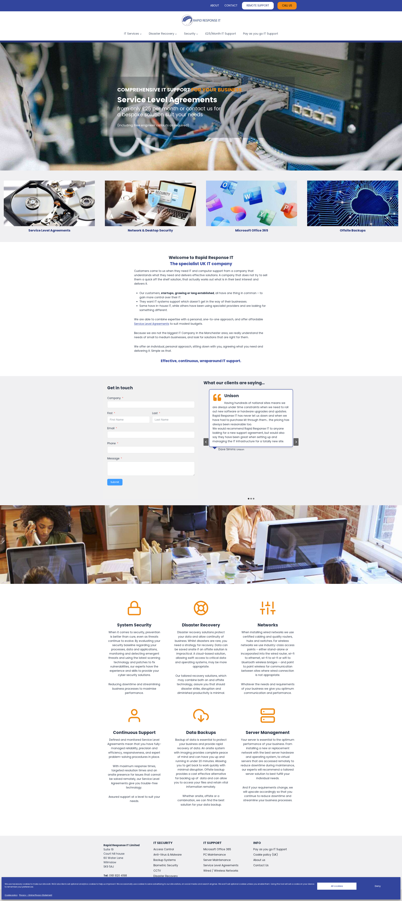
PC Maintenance (214, 855)
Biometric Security (165, 865)
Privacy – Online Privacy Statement (35, 895)
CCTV (157, 871)
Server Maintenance (217, 860)
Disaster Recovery (165, 876)
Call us (287, 5)
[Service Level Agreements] (49, 206)
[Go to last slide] (206, 442)
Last (155, 413)
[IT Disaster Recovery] (201, 647)
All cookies (337, 886)
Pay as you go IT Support (260, 34)
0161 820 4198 (118, 875)
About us (259, 860)
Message (113, 458)
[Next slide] (296, 442)
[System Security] (134, 647)
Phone (111, 443)
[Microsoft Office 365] (251, 206)
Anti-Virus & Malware (167, 855)
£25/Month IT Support (220, 34)
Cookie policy (11, 895)
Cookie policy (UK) (265, 855)
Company (114, 398)
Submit (115, 482)
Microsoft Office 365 (217, 849)
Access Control (163, 849)
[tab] (248, 498)
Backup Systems (164, 860)
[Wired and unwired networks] (268, 647)
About (214, 5)
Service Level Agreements (151, 324)
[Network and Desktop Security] (150, 206)
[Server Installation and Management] (268, 757)
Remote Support (258, 5)
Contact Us (261, 865)
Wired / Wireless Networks (220, 871)
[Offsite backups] (352, 206)
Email (110, 428)
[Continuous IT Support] (134, 757)
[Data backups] (201, 757)
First (110, 413)
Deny (378, 886)
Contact (230, 5)
